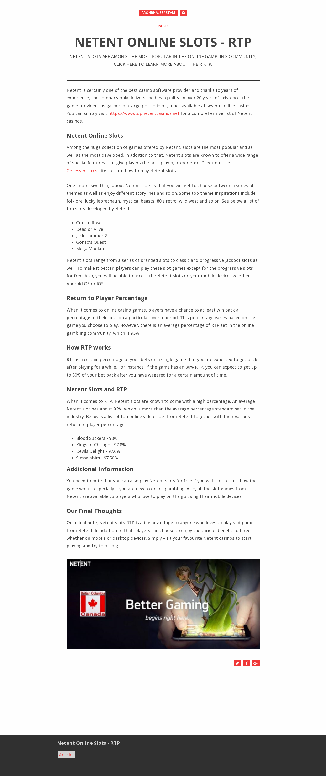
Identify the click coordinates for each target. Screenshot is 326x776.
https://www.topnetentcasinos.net (143, 113)
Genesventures (82, 170)
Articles (66, 755)
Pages (163, 26)
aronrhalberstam (158, 12)
